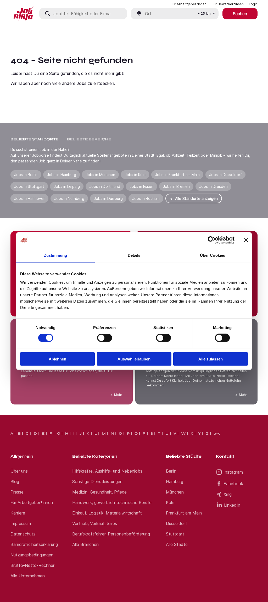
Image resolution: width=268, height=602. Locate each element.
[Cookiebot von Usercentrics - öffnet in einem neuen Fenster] (211, 240)
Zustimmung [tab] (55, 255)
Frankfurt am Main (184, 513)
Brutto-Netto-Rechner (32, 565)
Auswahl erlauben (134, 359)
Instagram (233, 472)
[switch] (104, 338)
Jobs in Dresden (213, 186)
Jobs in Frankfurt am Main (177, 174)
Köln (170, 502)
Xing (228, 494)
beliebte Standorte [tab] (34, 139)
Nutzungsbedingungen (31, 554)
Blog (14, 481)
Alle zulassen (210, 359)
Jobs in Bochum (146, 198)
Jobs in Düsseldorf (225, 174)
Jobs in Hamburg (61, 174)
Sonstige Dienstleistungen (97, 481)
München (175, 492)
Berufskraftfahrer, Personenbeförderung (111, 534)
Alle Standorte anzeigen (196, 198)
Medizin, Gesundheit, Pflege (99, 492)
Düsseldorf (176, 523)
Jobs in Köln (135, 174)
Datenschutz (23, 534)
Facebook (233, 483)
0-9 (217, 433)
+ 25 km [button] (204, 13)
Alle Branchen (85, 544)
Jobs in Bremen (176, 186)
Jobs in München (100, 174)
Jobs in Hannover (29, 198)
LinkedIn (232, 505)
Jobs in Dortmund (104, 186)
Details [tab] (134, 255)
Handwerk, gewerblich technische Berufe (112, 502)
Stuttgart (175, 534)
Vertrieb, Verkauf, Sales (94, 523)
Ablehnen (57, 359)
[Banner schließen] (246, 240)
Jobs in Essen (141, 186)
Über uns (19, 471)
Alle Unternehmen (27, 575)
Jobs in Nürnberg (69, 198)
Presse (17, 492)
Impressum (20, 523)
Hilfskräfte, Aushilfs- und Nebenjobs (107, 471)
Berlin (171, 471)
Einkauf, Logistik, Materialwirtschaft (107, 513)
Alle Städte (177, 544)
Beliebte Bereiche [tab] (89, 139)
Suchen (240, 13)
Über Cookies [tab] (212, 255)
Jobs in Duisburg (108, 198)
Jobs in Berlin (25, 174)
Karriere (17, 513)
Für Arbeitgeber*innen (31, 502)
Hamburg (174, 481)
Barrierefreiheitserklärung (34, 544)
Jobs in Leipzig (67, 186)
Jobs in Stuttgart (29, 186)
